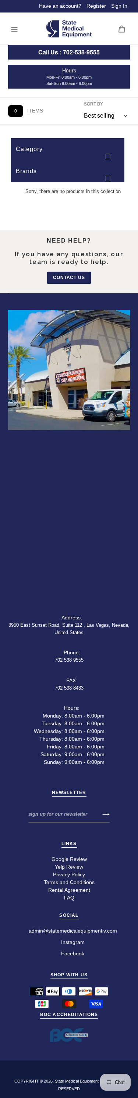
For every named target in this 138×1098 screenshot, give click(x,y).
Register (96, 6)
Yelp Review (69, 867)
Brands (26, 171)
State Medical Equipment (77, 1081)
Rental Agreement (69, 890)
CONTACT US (69, 277)
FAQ (69, 898)
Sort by (93, 104)
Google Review (69, 859)
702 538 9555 (69, 660)
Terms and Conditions (69, 882)
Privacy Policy (69, 874)
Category (29, 149)
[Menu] (14, 29)
